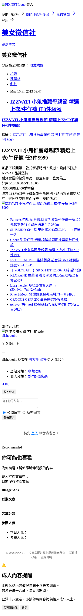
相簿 (13, 74)
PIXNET (20, 552)
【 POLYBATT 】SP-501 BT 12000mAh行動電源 (45, 270)
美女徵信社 (19, 33)
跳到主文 (8, 44)
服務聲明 (46, 557)
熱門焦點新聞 (38, 376)
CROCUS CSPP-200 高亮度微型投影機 (38, 299)
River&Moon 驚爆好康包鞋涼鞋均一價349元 (42, 294)
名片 (13, 84)
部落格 (15, 79)
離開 (24, 607)
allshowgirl (9, 335)
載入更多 (8, 392)
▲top (5, 384)
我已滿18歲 (10, 607)
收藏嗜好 (36, 65)
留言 (43, 359)
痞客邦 (34, 359)
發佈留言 (8, 417)
